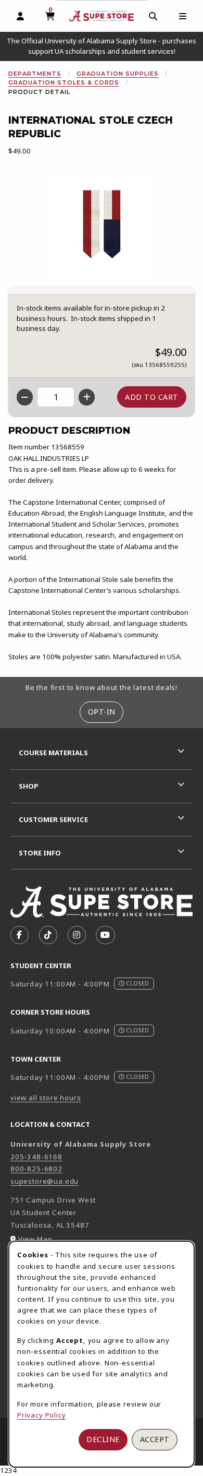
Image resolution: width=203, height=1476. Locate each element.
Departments (34, 73)
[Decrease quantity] (25, 397)
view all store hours (45, 1097)
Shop (29, 786)
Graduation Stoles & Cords (63, 82)
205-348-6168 (36, 1156)
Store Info (40, 853)
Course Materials (53, 752)
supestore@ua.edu (44, 1181)
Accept (155, 1439)
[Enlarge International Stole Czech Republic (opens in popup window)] (101, 225)
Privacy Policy (41, 1415)
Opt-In (102, 712)
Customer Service (53, 819)
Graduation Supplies (118, 73)
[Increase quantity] (87, 397)
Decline (103, 1439)
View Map (35, 1239)
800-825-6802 (36, 1168)
